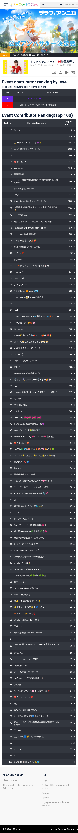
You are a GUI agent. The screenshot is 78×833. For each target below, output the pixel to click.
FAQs (44, 780)
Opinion (45, 798)
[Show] (66, 73)
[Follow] (73, 73)
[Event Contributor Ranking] (54, 73)
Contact (46, 793)
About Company (11, 780)
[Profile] (60, 73)
